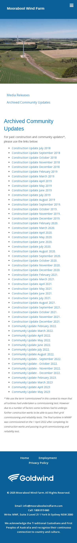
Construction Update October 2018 (34, 157)
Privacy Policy (38, 463)
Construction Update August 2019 (33, 200)
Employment (48, 458)
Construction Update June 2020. (32, 242)
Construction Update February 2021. (35, 275)
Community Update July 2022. (31, 349)
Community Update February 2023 (34, 377)
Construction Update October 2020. (34, 260)
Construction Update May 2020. (32, 237)
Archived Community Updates (28, 102)
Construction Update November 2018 (36, 162)
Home (24, 458)
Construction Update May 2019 (32, 186)
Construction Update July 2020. (31, 246)
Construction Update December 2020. (36, 270)
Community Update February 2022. (34, 326)
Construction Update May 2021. (32, 288)
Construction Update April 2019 (32, 181)
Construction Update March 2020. (33, 228)
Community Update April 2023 (31, 387)
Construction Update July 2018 (31, 148)
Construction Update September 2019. (36, 204)
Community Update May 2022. (31, 340)
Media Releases (18, 95)
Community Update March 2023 (32, 382)
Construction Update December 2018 (36, 167)
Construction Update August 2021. (34, 302)
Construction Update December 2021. (36, 321)
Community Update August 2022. (33, 354)
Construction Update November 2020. (36, 265)
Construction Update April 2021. (32, 284)
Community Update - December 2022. (36, 373)
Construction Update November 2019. (36, 214)
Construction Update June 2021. (32, 293)
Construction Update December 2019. (36, 218)
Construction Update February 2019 (34, 171)
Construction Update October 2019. (34, 209)
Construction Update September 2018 (36, 153)
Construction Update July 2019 (31, 195)
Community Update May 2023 (31, 392)
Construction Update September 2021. (36, 307)
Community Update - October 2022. (34, 363)
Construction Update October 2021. (34, 312)
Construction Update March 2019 (33, 176)
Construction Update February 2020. (35, 223)
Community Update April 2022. (31, 335)
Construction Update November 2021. (36, 317)
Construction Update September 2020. (36, 256)
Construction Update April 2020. (32, 232)
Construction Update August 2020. (34, 251)
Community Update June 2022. (31, 345)
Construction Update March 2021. (33, 279)
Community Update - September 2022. (36, 359)
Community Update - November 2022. (36, 368)
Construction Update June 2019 (32, 190)
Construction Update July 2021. (31, 298)
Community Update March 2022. (32, 331)
